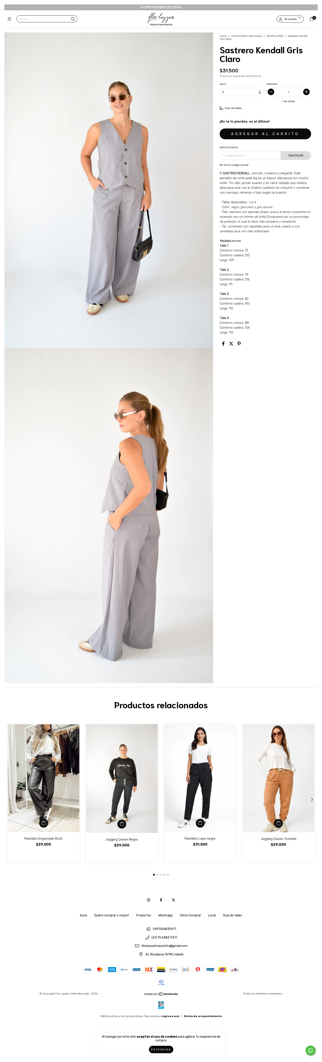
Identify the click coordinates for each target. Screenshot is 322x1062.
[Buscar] (73, 19)
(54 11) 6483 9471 (164, 937)
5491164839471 (164, 929)
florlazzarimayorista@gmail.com (165, 946)
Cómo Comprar (190, 915)
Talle (223, 84)
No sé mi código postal (234, 164)
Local (212, 915)
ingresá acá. (171, 1016)
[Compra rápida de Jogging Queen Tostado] (278, 823)
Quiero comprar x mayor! (111, 915)
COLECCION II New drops (246, 35)
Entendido (161, 1049)
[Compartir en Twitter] (231, 343)
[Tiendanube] (161, 994)
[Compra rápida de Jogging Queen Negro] (121, 824)
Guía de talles (232, 915)
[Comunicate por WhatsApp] (310, 1050)
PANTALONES (275, 35)
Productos (143, 915)
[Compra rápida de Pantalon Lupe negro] (200, 823)
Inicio (223, 35)
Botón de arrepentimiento (203, 1016)
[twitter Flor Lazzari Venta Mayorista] (173, 900)
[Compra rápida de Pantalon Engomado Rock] (43, 823)
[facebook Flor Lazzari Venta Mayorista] (161, 900)
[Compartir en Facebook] (223, 343)
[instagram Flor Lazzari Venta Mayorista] (148, 900)
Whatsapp (165, 915)
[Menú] (10, 19)
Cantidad (272, 84)
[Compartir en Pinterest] (239, 343)
